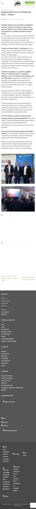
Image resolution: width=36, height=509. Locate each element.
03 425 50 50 (5, 312)
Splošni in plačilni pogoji (8, 341)
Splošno (12, 10)
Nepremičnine (5, 361)
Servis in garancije (6, 385)
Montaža (4, 383)
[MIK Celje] (17, 3)
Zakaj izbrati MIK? (6, 376)
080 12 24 (29, 5)
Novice (8, 10)
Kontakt (3, 351)
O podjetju (4, 358)
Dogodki (3, 10)
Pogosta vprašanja (7, 378)
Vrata (3, 327)
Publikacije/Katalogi (7, 339)
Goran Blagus (21, 19)
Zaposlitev (4, 363)
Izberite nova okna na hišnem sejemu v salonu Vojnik (9, 278)
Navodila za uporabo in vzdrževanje (12, 387)
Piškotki (3, 390)
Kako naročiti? (5, 380)
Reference (4, 356)
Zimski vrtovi (5, 329)
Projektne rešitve (6, 331)
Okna (3, 324)
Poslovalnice (5, 353)
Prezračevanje (5, 334)
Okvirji (3, 336)
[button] (2, 3)
